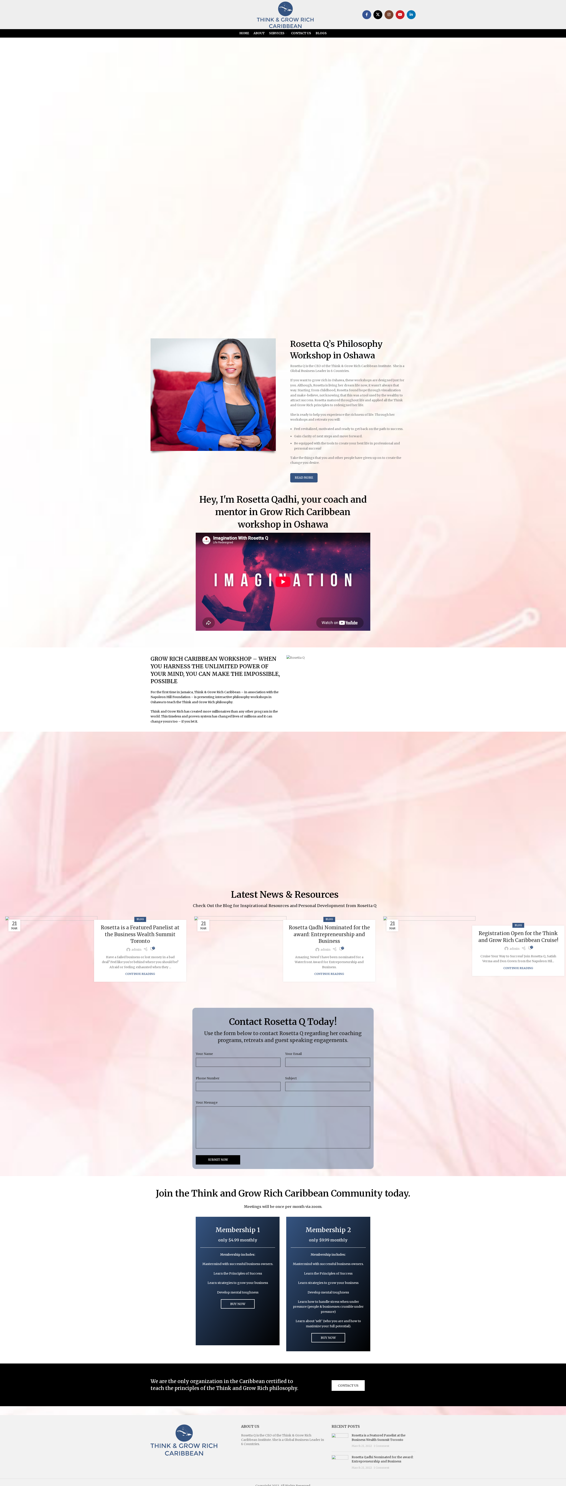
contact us (348, 1386)
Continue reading (140, 974)
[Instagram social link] (389, 14)
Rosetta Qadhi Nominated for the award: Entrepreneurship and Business (329, 934)
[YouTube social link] (400, 14)
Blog (140, 919)
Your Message (207, 1102)
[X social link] (377, 14)
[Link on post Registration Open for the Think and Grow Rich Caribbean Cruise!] (429, 950)
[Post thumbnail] (340, 1440)
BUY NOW (237, 1304)
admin (136, 950)
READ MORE (304, 478)
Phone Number (208, 1078)
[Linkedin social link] (411, 14)
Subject (291, 1078)
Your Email (293, 1054)
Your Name (204, 1054)
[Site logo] (285, 14)
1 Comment (381, 1446)
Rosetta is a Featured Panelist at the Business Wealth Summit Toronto (140, 934)
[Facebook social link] (366, 14)
